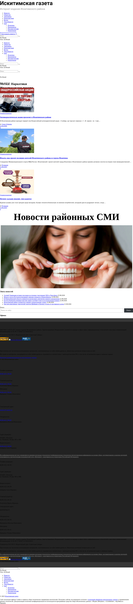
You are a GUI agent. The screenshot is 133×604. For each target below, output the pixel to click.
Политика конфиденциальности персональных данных (18, 357)
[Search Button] (19, 36)
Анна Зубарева (7, 124)
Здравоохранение (6, 113)
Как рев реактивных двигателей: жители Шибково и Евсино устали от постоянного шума (34, 304)
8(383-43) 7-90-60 (5, 374)
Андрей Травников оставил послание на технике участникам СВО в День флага (30, 295)
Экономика (7, 16)
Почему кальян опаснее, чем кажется (15, 199)
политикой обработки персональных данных (103, 599)
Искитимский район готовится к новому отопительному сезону (25, 302)
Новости (7, 13)
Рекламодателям (13, 29)
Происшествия (9, 18)
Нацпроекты (12, 27)
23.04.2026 (3, 126)
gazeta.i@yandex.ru (6, 410)
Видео (6, 20)
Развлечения (12, 30)
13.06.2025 (3, 208)
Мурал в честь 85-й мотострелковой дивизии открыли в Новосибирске (27, 297)
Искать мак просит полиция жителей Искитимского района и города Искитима (34, 158)
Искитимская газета (11, 596)
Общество (7, 15)
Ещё (5, 23)
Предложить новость (8, 34)
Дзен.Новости (8, 22)
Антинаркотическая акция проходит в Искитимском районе (25, 117)
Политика (11, 25)
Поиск (2, 307)
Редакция (5, 165)
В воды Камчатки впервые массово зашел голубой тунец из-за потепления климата (31, 300)
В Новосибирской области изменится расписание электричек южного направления (31, 299)
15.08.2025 (3, 167)
